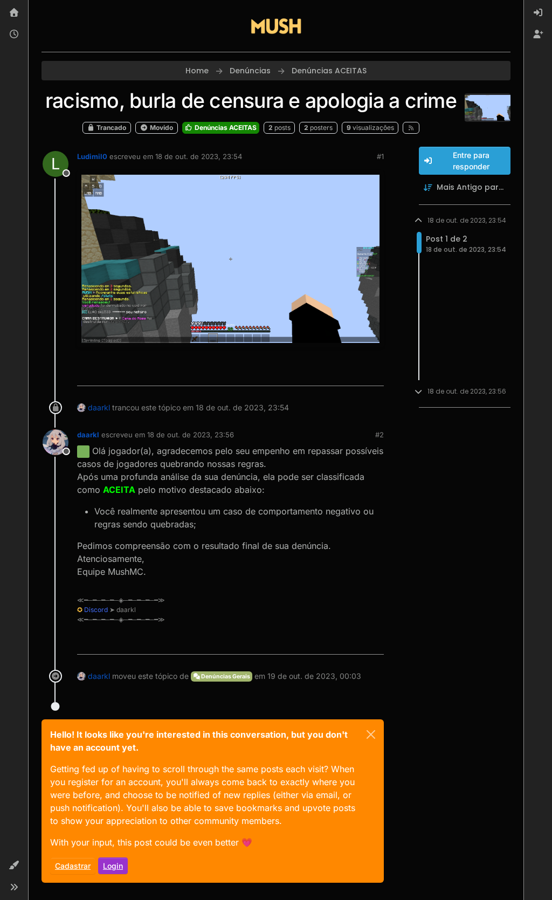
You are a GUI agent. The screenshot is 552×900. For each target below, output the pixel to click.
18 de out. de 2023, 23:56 (190, 434)
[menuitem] (538, 13)
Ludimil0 (92, 156)
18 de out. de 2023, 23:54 (198, 156)
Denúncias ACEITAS (225, 127)
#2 (379, 434)
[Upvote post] (336, 373)
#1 (380, 156)
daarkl (99, 407)
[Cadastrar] (538, 34)
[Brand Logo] (276, 26)
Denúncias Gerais (225, 676)
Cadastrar (73, 865)
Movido (160, 127)
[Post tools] (374, 373)
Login (113, 865)
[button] (14, 865)
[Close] (371, 734)
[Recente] (14, 34)
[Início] (14, 13)
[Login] (538, 13)
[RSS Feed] (411, 128)
